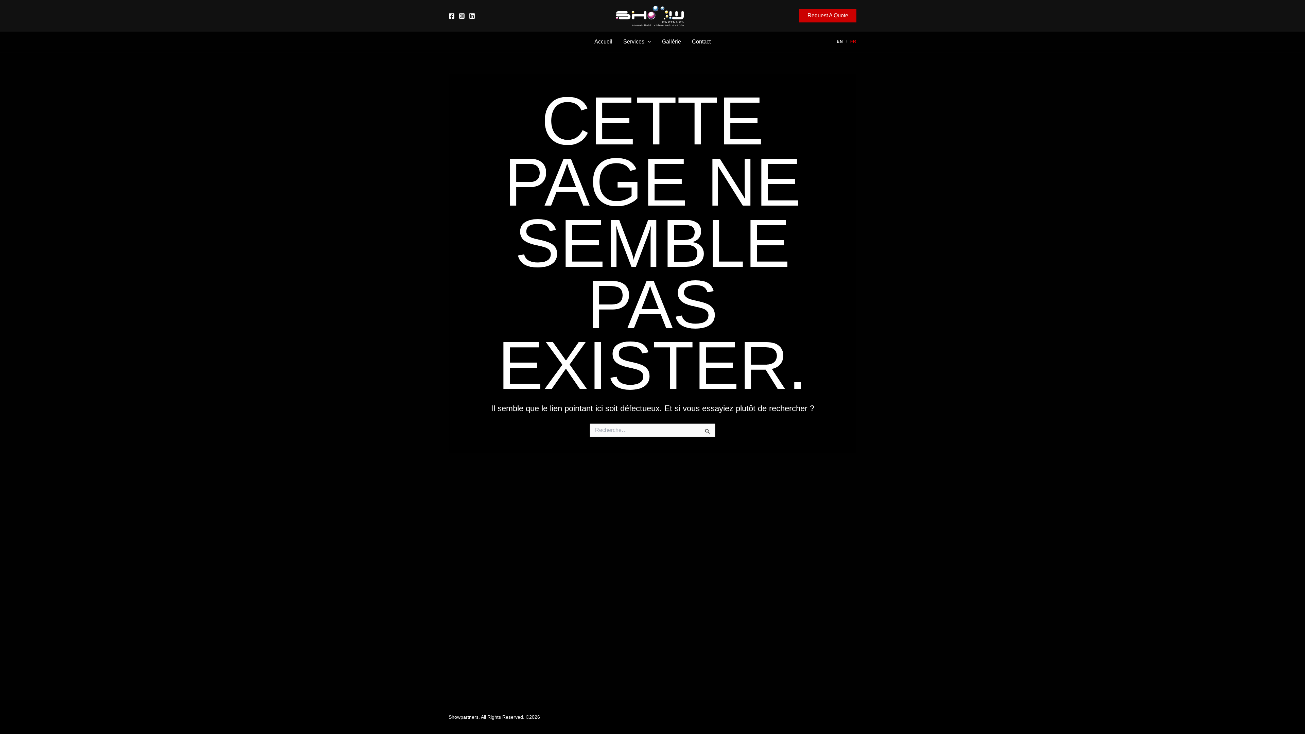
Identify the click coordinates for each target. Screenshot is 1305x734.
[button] (827, 15)
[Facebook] (452, 16)
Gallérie (671, 42)
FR (853, 41)
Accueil (603, 42)
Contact (701, 42)
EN (840, 41)
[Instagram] (462, 16)
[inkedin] (472, 16)
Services (633, 42)
